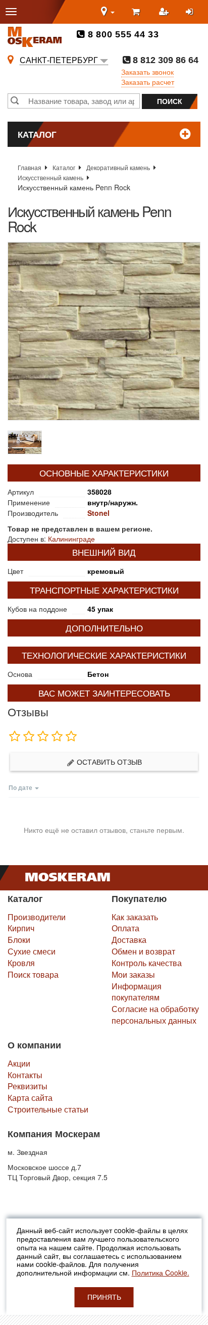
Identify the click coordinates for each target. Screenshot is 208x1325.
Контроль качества (147, 963)
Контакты (25, 1075)
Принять (104, 1297)
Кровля (21, 963)
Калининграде (71, 539)
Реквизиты (27, 1086)
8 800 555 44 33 (122, 34)
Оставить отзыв (108, 762)
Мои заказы (133, 974)
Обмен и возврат (143, 951)
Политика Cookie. (160, 1272)
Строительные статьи (48, 1109)
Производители (37, 917)
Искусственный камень (50, 177)
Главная (29, 167)
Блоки (19, 939)
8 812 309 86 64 (164, 60)
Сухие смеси (32, 951)
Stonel (98, 513)
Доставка (129, 939)
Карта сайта (30, 1097)
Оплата (125, 928)
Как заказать (135, 917)
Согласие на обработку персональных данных (155, 1014)
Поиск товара (33, 974)
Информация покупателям (137, 991)
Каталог (64, 167)
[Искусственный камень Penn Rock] (104, 331)
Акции (19, 1063)
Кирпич (21, 928)
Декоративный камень (118, 167)
